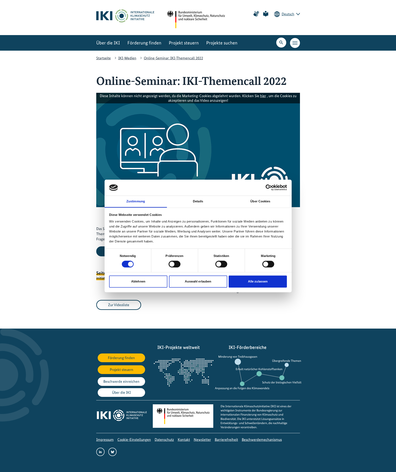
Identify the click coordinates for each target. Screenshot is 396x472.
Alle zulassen (258, 281)
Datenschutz (164, 439)
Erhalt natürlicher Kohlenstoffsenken (259, 369)
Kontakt (184, 439)
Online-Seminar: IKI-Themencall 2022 (173, 58)
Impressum (105, 439)
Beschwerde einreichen (121, 381)
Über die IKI (108, 43)
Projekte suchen (221, 43)
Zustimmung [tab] (135, 201)
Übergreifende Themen (286, 361)
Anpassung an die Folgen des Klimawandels (242, 388)
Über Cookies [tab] (260, 201)
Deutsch (288, 14)
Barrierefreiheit (226, 439)
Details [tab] (198, 201)
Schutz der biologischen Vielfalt (281, 382)
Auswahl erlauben (198, 281)
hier (263, 96)
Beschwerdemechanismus (262, 439)
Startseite (103, 58)
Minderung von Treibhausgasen (237, 356)
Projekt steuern (184, 43)
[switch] (174, 264)
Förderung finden (144, 43)
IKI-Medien (127, 58)
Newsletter (202, 439)
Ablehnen (138, 281)
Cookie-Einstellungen (134, 439)
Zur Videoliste (118, 305)
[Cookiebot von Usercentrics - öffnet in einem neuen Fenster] (268, 188)
